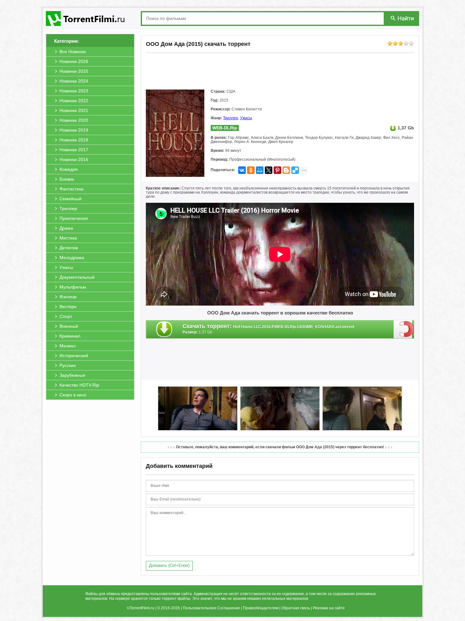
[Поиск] (402, 18)
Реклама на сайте (329, 608)
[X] (268, 170)
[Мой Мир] (260, 170)
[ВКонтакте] (242, 170)
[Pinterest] (277, 170)
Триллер (230, 118)
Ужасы (246, 118)
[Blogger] (286, 170)
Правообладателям (260, 608)
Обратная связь (295, 608)
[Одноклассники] (251, 170)
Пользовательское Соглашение (211, 608)
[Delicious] (295, 170)
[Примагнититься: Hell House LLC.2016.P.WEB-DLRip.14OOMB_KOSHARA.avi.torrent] (404, 329)
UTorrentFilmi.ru (140, 608)
